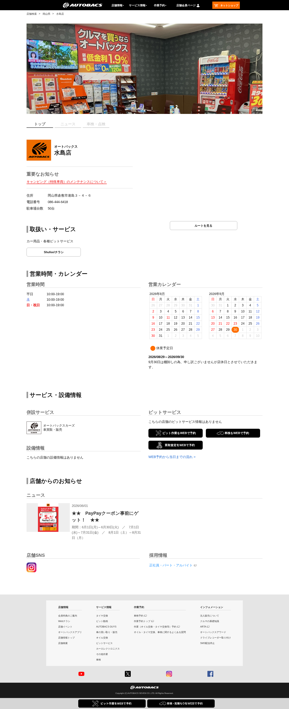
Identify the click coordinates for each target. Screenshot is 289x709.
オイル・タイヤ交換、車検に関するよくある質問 (160, 632)
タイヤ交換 (102, 615)
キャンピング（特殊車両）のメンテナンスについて (65, 181)
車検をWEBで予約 (237, 433)
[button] (136, 111)
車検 (98, 659)
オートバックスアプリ (70, 632)
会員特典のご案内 (67, 615)
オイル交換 (102, 637)
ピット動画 (102, 621)
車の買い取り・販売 (106, 632)
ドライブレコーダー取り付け (215, 637)
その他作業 (102, 654)
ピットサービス (104, 643)
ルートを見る (203, 225)
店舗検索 (32, 13)
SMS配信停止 (207, 643)
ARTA (203, 626)
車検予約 (138, 615)
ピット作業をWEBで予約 (179, 433)
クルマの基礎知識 (209, 621)
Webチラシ (64, 621)
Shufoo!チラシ (54, 252)
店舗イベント (65, 626)
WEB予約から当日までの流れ (170, 457)
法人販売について (209, 615)
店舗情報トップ (66, 637)
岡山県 (46, 13)
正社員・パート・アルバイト (171, 565)
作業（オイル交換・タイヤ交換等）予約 (155, 626)
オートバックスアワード (213, 632)
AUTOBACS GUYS (106, 626)
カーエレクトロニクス (108, 648)
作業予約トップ (142, 621)
